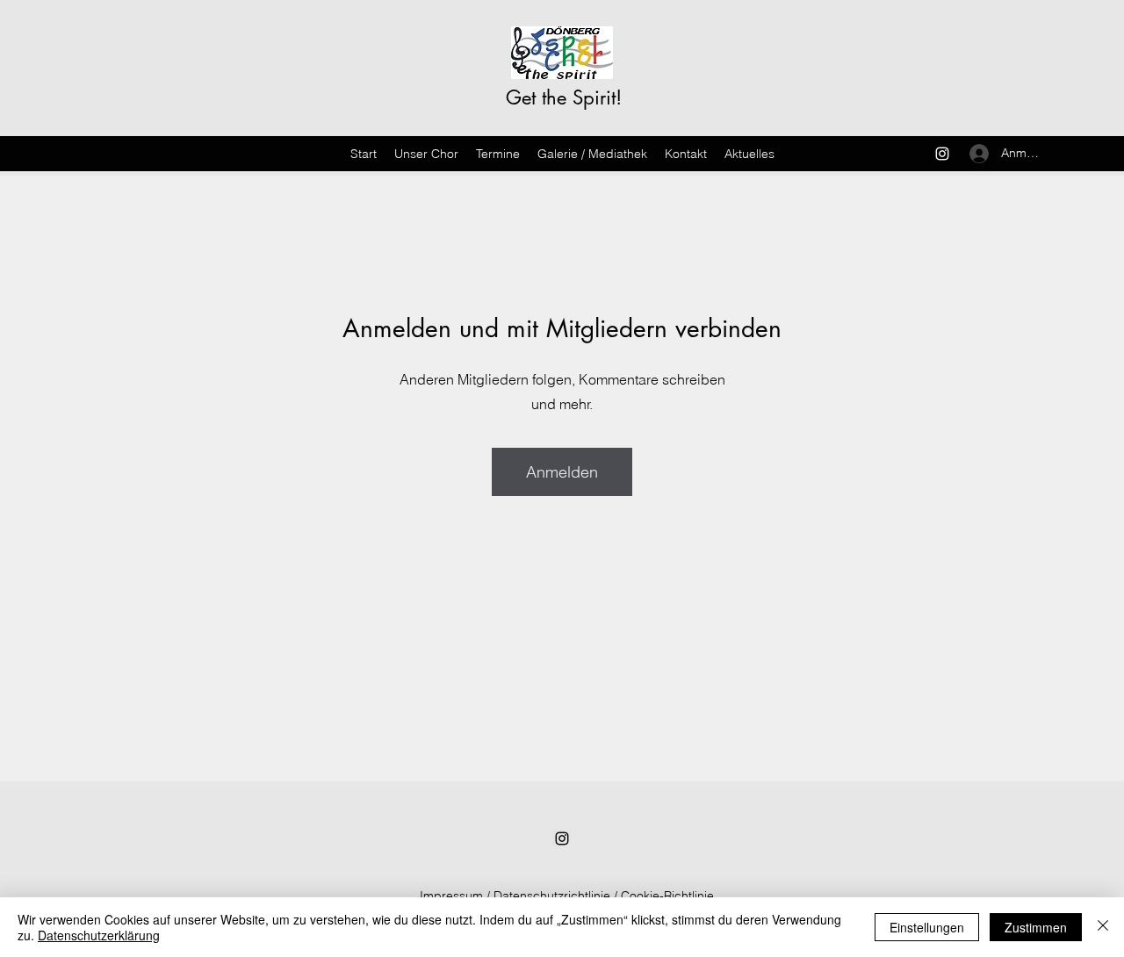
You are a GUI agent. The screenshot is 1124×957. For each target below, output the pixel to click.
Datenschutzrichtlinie (552, 895)
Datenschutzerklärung (99, 935)
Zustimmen (1036, 927)
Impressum (451, 895)
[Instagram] (942, 153)
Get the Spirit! (564, 97)
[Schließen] (1102, 927)
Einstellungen (927, 927)
